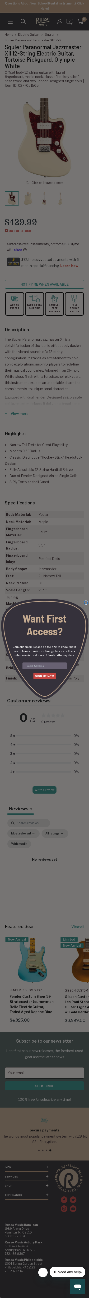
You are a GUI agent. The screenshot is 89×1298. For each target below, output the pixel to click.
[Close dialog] (86, 602)
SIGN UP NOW (44, 676)
